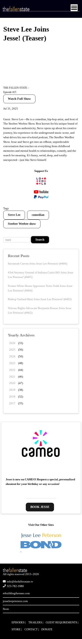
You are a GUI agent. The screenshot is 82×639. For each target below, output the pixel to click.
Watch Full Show (19, 98)
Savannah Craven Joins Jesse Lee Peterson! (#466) (37, 263)
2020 (12, 383)
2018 (12, 396)
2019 (12, 389)
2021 (12, 376)
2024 (12, 356)
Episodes (18, 622)
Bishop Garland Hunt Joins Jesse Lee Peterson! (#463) (40, 299)
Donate (46, 629)
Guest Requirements (61, 622)
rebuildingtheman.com (16, 593)
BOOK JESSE (39, 507)
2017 (12, 403)
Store (6, 609)
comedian (38, 214)
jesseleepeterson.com (15, 601)
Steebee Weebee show (22, 223)
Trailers (35, 622)
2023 (12, 363)
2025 (12, 349)
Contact (31, 629)
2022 (12, 369)
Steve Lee (14, 214)
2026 (12, 343)
